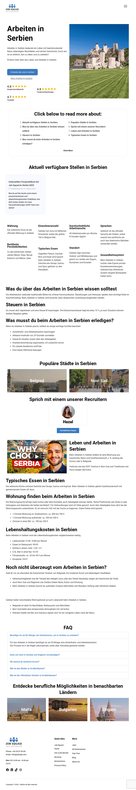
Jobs (74, 745)
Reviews (57, 757)
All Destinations (79, 749)
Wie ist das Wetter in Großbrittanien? (27, 668)
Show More (68, 150)
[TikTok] (16, 769)
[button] (125, 6)
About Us (76, 762)
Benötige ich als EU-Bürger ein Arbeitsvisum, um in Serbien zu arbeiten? (44, 635)
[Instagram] (20, 769)
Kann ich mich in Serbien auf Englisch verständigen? (35, 655)
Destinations (59, 761)
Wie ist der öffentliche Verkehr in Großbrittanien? (33, 675)
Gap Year (76, 753)
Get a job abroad (61, 753)
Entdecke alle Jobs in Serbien (22, 72)
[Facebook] (7, 769)
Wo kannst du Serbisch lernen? (24, 661)
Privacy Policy (60, 765)
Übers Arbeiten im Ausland (21, 78)
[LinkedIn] (11, 769)
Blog (74, 758)
